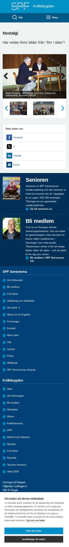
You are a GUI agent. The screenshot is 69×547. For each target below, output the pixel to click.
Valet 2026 (13, 471)
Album (10, 416)
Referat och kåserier (18, 437)
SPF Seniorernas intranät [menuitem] (21, 369)
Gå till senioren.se (41, 209)
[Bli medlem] (11, 228)
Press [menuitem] (10, 356)
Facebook (18, 137)
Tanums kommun (16, 464)
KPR (9, 430)
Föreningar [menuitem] (13, 321)
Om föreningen (15, 395)
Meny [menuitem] (55, 17)
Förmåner (12, 294)
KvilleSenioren (15, 423)
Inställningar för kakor (33, 539)
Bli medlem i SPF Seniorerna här (47, 259)
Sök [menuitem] (20, 17)
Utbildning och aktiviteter (20, 301)
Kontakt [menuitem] (11, 328)
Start (9, 389)
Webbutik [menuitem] (12, 363)
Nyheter (11, 444)
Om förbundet (15, 280)
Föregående (6, 108)
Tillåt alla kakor (34, 531)
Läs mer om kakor (35, 520)
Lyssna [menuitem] (11, 349)
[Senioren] (11, 188)
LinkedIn (17, 156)
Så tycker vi (13, 307)
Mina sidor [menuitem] (13, 335)
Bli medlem (13, 287)
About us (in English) (18, 314)
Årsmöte (11, 457)
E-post (16, 165)
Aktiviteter (12, 409)
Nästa (62, 108)
